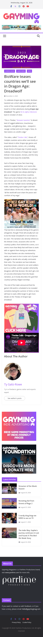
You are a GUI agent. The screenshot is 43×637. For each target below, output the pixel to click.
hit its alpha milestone (29, 112)
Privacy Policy (16, 622)
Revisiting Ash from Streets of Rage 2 (26, 502)
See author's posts (15, 398)
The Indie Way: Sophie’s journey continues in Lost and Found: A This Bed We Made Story (29, 534)
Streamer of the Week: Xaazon (28, 487)
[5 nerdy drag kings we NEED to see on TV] (9, 519)
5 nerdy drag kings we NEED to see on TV (27, 516)
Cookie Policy (26, 622)
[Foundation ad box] (19, 446)
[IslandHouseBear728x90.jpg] (21, 26)
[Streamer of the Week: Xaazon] (9, 490)
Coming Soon (9, 71)
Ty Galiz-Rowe (13, 384)
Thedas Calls (22, 137)
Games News (21, 71)
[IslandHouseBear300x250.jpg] (21, 201)
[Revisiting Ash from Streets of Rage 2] (9, 504)
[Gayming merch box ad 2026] (21, 305)
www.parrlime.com (12, 572)
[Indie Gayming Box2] (19, 413)
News (29, 71)
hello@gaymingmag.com (31, 609)
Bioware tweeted (23, 120)
